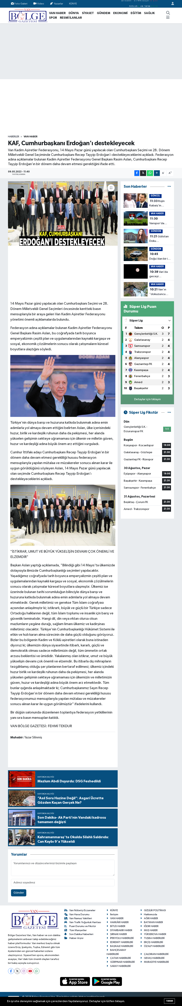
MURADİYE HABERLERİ (156, 962)
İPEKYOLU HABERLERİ (122, 938)
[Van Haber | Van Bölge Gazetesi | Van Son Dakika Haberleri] (28, 15)
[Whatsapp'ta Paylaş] (150, 173)
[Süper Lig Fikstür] (169, 412)
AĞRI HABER (151, 918)
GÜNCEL (155, 196)
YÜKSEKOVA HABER (155, 934)
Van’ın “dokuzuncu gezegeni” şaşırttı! (157, 292)
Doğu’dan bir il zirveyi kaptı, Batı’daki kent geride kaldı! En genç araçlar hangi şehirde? (159, 256)
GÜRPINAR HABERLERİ (122, 962)
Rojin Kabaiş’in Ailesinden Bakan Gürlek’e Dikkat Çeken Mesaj (159, 203)
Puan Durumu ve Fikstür (82, 926)
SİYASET (88, 13)
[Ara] (168, 13)
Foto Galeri (20, 3)
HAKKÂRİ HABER (119, 922)
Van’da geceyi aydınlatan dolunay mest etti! (158, 274)
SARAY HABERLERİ (120, 966)
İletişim (114, 914)
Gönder (19, 892)
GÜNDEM (103, 13)
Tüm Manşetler (78, 930)
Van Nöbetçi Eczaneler (82, 910)
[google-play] (107, 981)
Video (40, 3)
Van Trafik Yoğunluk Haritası (85, 922)
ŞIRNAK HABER (118, 934)
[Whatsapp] (36, 971)
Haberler (13, 136)
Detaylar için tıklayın (147, 399)
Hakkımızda (150, 914)
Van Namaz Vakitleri (80, 918)
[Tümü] (169, 186)
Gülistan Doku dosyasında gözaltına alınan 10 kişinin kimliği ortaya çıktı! (159, 239)
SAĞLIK (149, 13)
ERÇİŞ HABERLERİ (153, 942)
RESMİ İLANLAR (71, 17)
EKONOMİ (120, 13)
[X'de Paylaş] (143, 173)
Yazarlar (58, 3)
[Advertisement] (91, 51)
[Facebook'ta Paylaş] (136, 173)
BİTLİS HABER (117, 926)
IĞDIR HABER (151, 926)
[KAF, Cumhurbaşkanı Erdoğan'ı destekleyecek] (63, 213)
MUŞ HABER (151, 930)
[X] (17, 971)
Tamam (169, 1001)
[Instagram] (24, 971)
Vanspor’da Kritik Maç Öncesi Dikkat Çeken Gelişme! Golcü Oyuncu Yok (159, 221)
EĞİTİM (136, 13)
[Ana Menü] (168, 17)
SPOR (53, 17)
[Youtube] (30, 971)
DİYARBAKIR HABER (121, 930)
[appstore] (75, 981)
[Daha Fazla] (157, 173)
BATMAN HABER (153, 922)
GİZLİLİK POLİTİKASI (155, 910)
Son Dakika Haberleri (81, 934)
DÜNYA (74, 13)
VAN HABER (57, 13)
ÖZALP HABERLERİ (154, 946)
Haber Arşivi (76, 938)
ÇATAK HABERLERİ (120, 958)
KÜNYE (73, 3)
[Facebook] (11, 971)
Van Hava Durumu (79, 914)
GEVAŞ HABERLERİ (154, 958)
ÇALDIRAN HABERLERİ (156, 954)
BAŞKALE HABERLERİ (121, 946)
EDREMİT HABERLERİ (121, 942)
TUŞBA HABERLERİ (154, 938)
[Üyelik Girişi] (171, 4)
